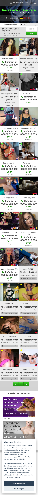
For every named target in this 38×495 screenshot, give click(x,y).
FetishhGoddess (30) (28, 59)
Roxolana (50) (28, 163)
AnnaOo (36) (28, 269)
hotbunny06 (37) (9, 369)
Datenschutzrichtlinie (17, 459)
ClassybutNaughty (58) (28, 233)
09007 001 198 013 (17, 413)
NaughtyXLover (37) (9, 93)
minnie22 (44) (28, 304)
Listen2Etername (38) (9, 269)
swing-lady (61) (28, 198)
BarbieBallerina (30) (9, 232)
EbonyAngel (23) (9, 163)
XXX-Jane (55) (28, 369)
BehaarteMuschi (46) (9, 128)
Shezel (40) (9, 304)
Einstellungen (19, 489)
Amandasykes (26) (28, 128)
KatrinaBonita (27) (9, 59)
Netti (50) (29, 336)
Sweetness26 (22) (9, 198)
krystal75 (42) (28, 93)
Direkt (23, 25)
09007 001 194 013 (17, 436)
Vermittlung (32, 25)
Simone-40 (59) (9, 336)
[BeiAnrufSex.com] (19, 3)
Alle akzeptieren (19, 483)
